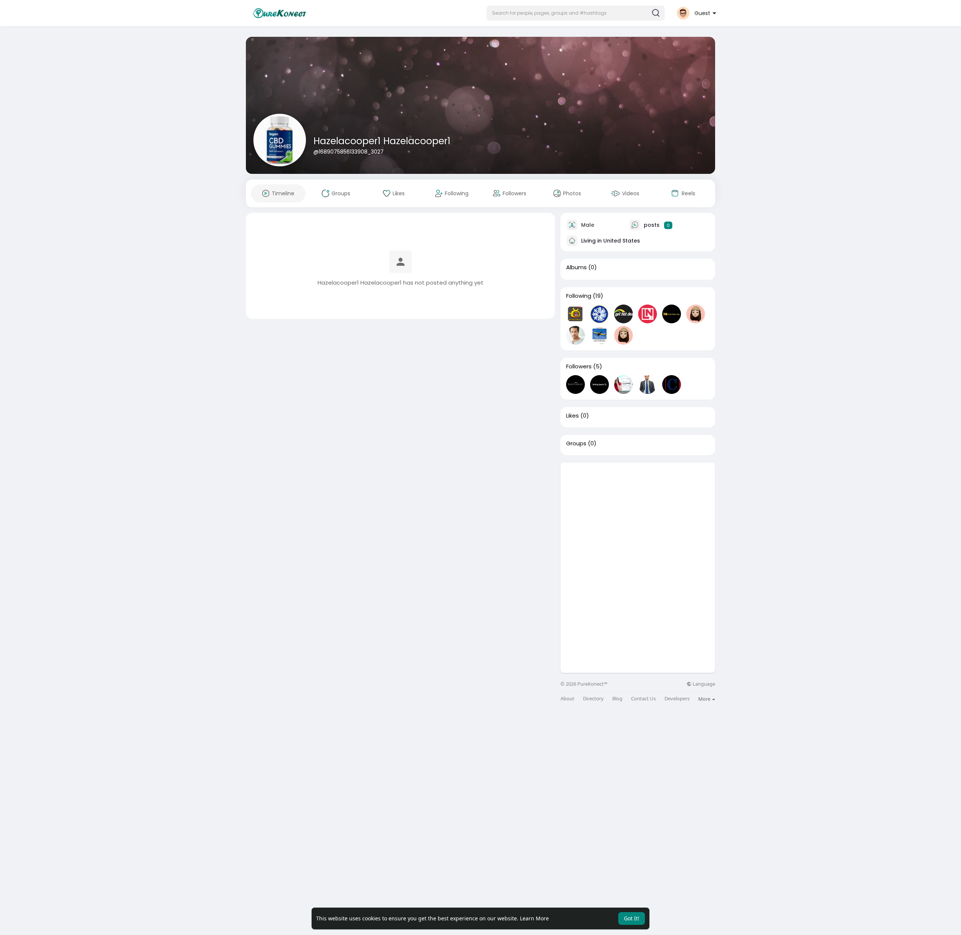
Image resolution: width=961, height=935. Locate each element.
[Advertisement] (637, 515)
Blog (617, 698)
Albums (576, 267)
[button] (576, 13)
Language (703, 684)
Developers (677, 698)
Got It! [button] (631, 918)
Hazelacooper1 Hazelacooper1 (381, 141)
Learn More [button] (534, 918)
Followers (579, 366)
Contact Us (643, 698)
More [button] (704, 698)
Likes (572, 416)
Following (578, 296)
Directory (593, 698)
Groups (576, 443)
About (567, 698)
